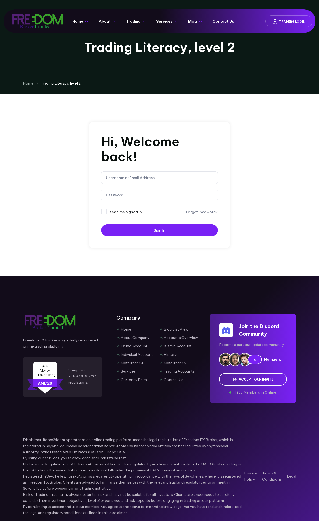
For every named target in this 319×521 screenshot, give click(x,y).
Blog (192, 21)
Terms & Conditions (272, 476)
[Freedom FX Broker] (38, 20)
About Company (135, 337)
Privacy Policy (250, 476)
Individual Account (137, 354)
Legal (291, 476)
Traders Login (292, 21)
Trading (133, 21)
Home (77, 21)
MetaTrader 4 (132, 362)
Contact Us (223, 21)
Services (164, 21)
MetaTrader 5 (175, 362)
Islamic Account (177, 346)
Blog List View (176, 329)
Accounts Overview (181, 337)
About (104, 21)
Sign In (159, 230)
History (170, 354)
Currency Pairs (134, 379)
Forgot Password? (202, 211)
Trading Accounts (179, 371)
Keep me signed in (125, 211)
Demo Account (134, 346)
